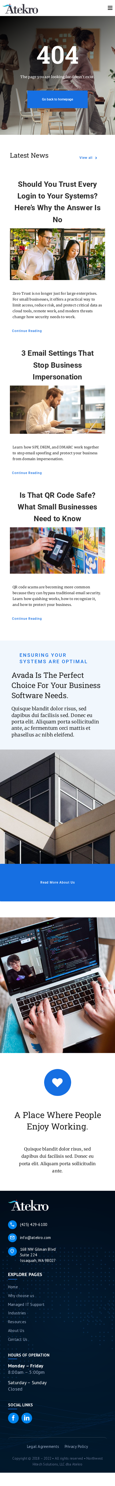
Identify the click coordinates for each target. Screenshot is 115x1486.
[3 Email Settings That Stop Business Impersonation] (57, 410)
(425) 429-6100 (28, 1224)
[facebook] (13, 1418)
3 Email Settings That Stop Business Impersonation (57, 365)
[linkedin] (26, 1418)
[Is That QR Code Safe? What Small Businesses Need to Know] (57, 550)
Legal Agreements (43, 1446)
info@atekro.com (30, 1237)
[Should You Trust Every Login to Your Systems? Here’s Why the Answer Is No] (57, 254)
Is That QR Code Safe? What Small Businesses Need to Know (57, 507)
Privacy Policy (76, 1446)
